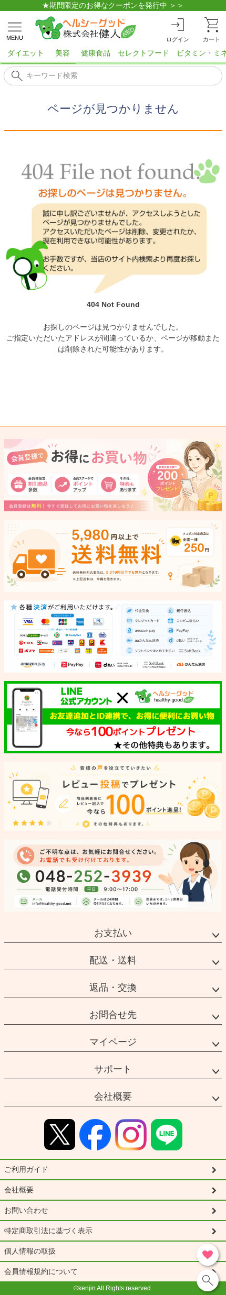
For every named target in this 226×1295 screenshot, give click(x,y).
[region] (113, 56)
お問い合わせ (26, 1210)
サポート (113, 1069)
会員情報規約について (41, 1271)
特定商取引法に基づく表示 (48, 1230)
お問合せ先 (113, 1014)
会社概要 (113, 1096)
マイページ (113, 1042)
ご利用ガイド (26, 1169)
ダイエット (25, 53)
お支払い (113, 933)
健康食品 (95, 53)
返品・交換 (113, 987)
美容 (62, 53)
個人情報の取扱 (30, 1251)
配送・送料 (113, 960)
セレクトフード (143, 53)
